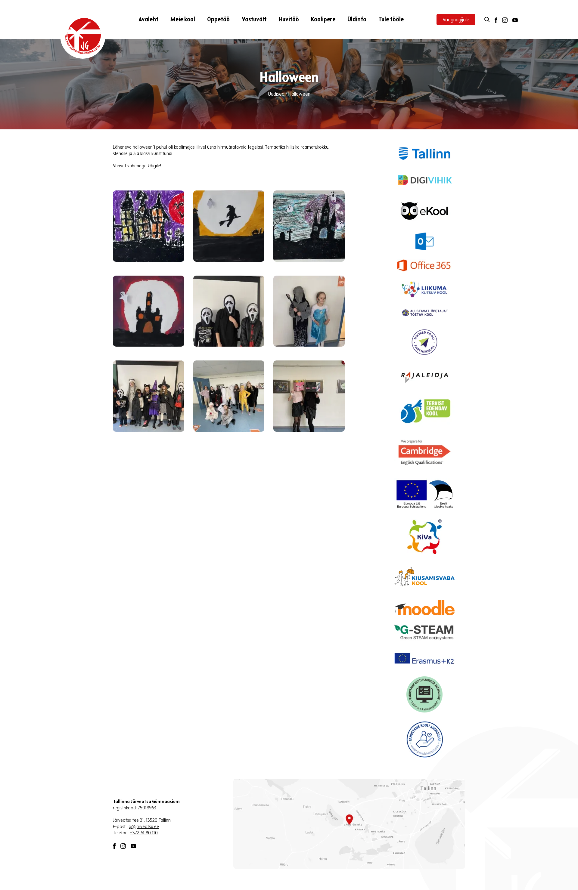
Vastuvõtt (254, 20)
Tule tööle (391, 20)
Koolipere (323, 20)
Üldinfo (356, 20)
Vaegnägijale (456, 20)
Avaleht (148, 20)
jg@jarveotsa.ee (143, 826)
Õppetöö (218, 20)
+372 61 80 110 (144, 833)
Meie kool (182, 20)
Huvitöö (289, 20)
